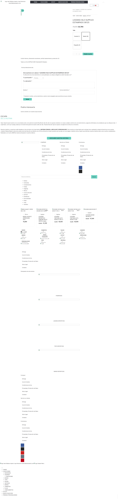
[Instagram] (80, 171)
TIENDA (35, 2)
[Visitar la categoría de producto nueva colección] (44, 239)
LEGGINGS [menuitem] (7, 474)
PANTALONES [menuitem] (9, 476)
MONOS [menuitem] (6, 484)
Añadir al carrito (88, 54)
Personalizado (27, 198)
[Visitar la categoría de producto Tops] (42, 244)
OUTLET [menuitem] (5, 491)
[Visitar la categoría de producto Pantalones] (82, 239)
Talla (74, 30)
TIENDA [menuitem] (5, 469)
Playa (25, 200)
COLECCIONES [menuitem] (6, 471)
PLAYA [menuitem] (6, 488)
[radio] (77, 36)
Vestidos (26, 204)
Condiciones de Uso (47, 152)
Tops (25, 202)
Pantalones (26, 196)
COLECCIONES (44, 2)
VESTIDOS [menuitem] (7, 483)
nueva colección (28, 192)
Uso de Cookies (46, 149)
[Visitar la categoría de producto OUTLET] (62, 239)
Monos (25, 190)
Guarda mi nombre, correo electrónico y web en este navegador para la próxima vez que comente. (48, 96)
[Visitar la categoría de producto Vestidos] (62, 244)
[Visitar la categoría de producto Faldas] (62, 234)
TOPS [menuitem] (6, 479)
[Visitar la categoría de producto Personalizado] (25, 244)
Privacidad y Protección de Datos (48, 156)
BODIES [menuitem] (6, 478)
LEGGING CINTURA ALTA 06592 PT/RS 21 (58, 218)
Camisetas (26, 182)
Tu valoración (27, 81)
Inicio (74, 9)
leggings (77, 9)
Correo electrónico (65, 90)
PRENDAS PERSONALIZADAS (77, 2)
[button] (59, 232)
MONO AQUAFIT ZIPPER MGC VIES (27, 218)
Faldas (25, 186)
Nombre (25, 90)
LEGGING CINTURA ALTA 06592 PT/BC (74, 218)
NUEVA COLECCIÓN (63, 2)
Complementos (27, 184)
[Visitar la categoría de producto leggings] (81, 234)
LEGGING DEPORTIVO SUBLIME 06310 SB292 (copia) (43, 219)
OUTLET (53, 2)
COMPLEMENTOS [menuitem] (9, 490)
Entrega (44, 145)
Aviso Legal (44, 159)
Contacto (44, 163)
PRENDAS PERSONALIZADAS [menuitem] (10, 495)
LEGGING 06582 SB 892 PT (90, 215)
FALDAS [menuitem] (6, 481)
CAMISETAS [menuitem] (8, 486)
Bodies (25, 180)
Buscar (94, 176)
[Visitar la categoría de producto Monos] (23, 239)
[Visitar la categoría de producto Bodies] (23, 234)
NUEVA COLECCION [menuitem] (8, 493)
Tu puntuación (28, 77)
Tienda (25, 231)
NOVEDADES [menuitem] (8, 473)
